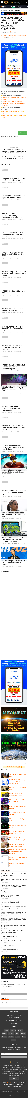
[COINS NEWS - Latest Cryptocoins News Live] (13, 2)
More (14, 1023)
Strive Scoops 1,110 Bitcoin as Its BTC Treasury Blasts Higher (14, 562)
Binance (5, 111)
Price (23, 1036)
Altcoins (18, 1036)
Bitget (2, 113)
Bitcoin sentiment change (7, 945)
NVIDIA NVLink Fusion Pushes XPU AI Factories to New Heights (13, 447)
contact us (9, 1082)
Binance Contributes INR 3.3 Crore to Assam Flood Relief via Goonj (13, 234)
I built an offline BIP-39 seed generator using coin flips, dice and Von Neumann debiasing (13, 886)
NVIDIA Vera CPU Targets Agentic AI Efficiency (12, 309)
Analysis (14, 1039)
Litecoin (4, 1036)
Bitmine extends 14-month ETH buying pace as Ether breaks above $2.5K (12, 539)
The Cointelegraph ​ (6, 456)
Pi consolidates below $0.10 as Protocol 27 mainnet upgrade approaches (12, 931)
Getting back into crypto (7, 891)
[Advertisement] (14, 40)
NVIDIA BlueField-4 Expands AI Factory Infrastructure (13, 292)
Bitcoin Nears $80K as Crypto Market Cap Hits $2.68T (13, 179)
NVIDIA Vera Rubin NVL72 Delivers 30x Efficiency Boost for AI (13, 428)
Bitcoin (11, 10)
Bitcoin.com (11, 393)
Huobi (22, 115)
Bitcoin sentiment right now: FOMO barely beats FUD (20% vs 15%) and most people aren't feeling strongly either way (13, 919)
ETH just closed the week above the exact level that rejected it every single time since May (14, 913)
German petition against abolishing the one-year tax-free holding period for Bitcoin (13, 901)
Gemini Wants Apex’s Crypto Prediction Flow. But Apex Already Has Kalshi (13, 874)
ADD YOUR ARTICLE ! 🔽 (14, 767)
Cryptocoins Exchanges (14, 1020)
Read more (23, 133)
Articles (4, 769)
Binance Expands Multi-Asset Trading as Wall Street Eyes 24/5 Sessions (14, 254)
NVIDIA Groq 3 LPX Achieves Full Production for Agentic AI (14, 492)
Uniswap (23, 1033)
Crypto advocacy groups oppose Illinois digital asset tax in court (13, 472)
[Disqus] (14, 596)
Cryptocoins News (6, 182)
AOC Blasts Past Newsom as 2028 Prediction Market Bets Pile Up (13, 514)
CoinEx (4, 115)
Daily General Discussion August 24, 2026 (11, 941)
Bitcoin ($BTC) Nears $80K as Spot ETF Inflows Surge (13, 197)
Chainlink (11, 1036)
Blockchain (5, 169)
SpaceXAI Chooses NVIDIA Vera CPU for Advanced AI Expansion (12, 328)
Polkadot (11, 1033)
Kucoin (3, 117)
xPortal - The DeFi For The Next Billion (12, 101)
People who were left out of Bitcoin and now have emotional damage (14, 157)
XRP (17, 1033)
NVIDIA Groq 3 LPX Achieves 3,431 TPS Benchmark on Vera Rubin (14, 273)
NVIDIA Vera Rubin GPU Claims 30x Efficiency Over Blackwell (12, 347)
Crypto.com (11, 115)
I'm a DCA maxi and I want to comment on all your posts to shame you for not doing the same (13, 907)
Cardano (4, 1033)
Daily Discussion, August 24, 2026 (9, 936)
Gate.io (18, 115)
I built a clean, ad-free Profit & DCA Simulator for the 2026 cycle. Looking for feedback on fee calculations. (14, 151)
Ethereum (17, 10)
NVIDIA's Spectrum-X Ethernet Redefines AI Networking (11, 408)
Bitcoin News (4, 31)
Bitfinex (11, 111)
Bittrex (21, 111)
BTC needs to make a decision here (10, 949)
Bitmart (16, 111)
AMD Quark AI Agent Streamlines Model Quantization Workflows (12, 215)
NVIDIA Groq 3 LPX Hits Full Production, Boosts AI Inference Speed (13, 367)
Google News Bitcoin (13, 31)
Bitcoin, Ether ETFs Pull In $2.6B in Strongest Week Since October (14, 389)
